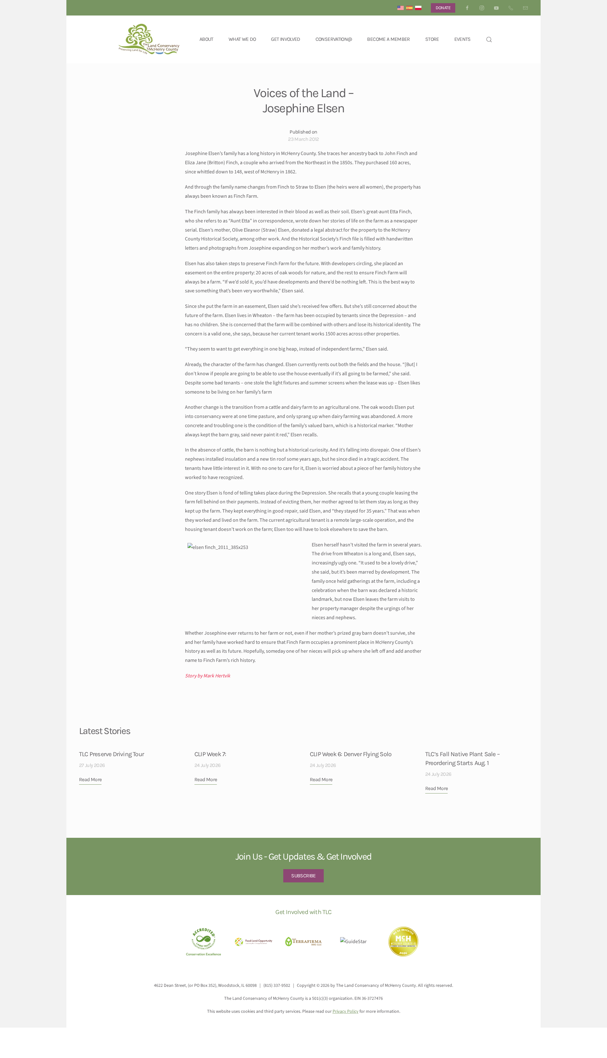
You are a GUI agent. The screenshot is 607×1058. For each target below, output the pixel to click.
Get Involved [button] (285, 39)
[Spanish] (409, 8)
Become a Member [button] (388, 39)
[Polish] (418, 8)
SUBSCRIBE (303, 876)
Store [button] (432, 39)
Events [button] (462, 39)
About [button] (206, 39)
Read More (90, 779)
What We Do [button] (242, 39)
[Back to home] (149, 39)
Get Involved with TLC (303, 912)
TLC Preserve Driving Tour (111, 754)
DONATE (443, 7)
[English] (400, 8)
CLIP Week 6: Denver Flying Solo (350, 754)
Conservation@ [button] (334, 39)
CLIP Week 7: (210, 754)
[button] (489, 39)
